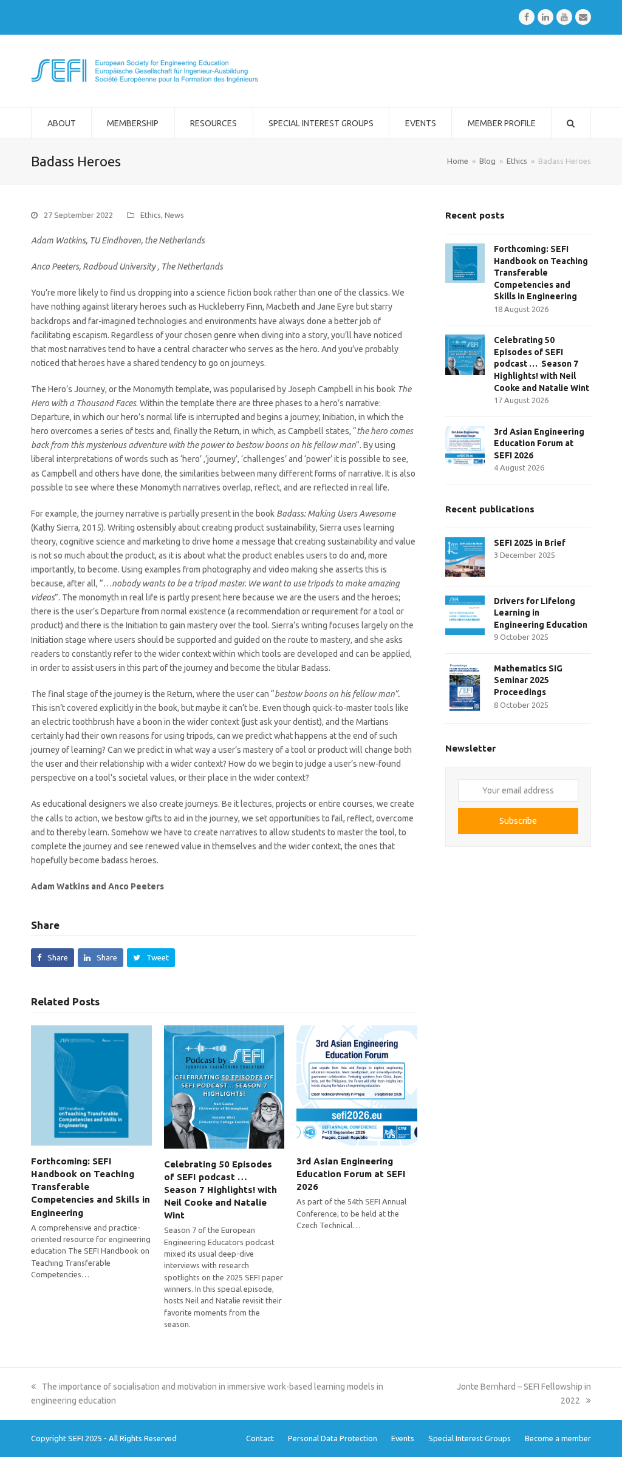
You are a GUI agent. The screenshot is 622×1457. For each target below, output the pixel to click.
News (174, 215)
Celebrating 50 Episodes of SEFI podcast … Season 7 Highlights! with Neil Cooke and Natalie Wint (220, 1189)
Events (402, 1438)
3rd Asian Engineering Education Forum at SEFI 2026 (351, 1174)
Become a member (558, 1438)
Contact (260, 1438)
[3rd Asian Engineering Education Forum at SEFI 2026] (356, 1084)
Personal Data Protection (332, 1438)
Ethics (150, 215)
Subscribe (518, 821)
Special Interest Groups (469, 1438)
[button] (52, 957)
